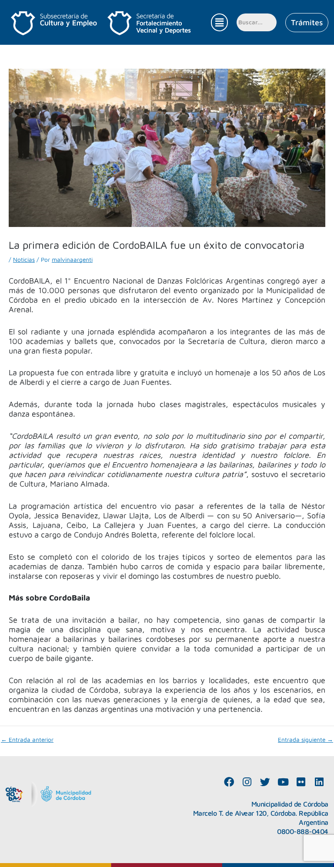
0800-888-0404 (302, 831)
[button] (219, 22)
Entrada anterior (27, 740)
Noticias (24, 259)
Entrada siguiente (305, 740)
